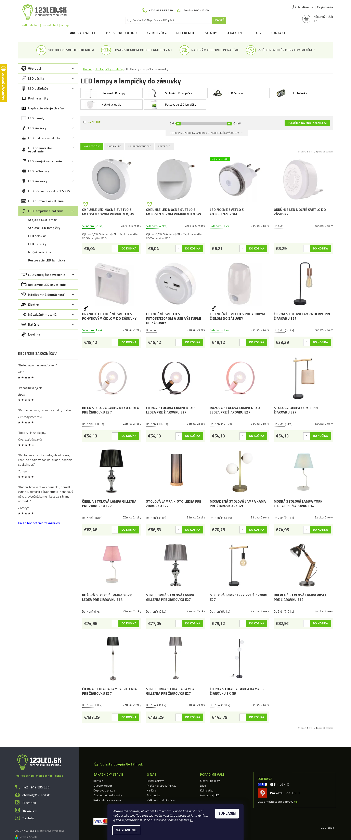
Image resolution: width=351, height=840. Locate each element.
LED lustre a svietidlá (44, 138)
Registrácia (325, 7)
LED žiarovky (37, 181)
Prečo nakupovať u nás (161, 785)
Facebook (29, 802)
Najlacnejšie (92, 146)
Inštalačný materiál (42, 314)
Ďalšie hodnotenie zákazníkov (39, 522)
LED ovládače (38, 88)
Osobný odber (102, 785)
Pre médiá (153, 795)
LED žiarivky (37, 128)
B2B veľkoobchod (121, 33)
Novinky (34, 334)
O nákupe (235, 33)
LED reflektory (39, 171)
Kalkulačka (156, 33)
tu (191, 819)
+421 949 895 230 (36, 787)
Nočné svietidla (39, 252)
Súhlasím (227, 813)
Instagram (29, 810)
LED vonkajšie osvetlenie (46, 274)
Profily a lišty (38, 98)
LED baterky (37, 244)
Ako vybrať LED (83, 33)
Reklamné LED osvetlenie (47, 284)
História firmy (155, 780)
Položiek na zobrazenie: (307, 123)
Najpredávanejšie (139, 146)
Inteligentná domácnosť (46, 294)
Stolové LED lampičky (44, 227)
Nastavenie (126, 830)
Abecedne (164, 146)
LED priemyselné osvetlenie (40, 150)
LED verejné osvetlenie (45, 161)
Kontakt (278, 33)
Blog (256, 33)
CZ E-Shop (327, 827)
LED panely (36, 118)
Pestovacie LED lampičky (46, 260)
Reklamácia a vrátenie (107, 800)
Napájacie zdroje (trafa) (46, 108)
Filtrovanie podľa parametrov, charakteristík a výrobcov (204, 133)
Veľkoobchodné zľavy (161, 800)
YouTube (28, 818)
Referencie (185, 33)
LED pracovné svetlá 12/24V (49, 191)
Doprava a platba (104, 790)
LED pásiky (36, 78)
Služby (211, 33)
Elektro (33, 304)
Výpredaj (34, 68)
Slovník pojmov (210, 780)
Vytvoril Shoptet (29, 837)
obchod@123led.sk (36, 794)
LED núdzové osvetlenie (46, 201)
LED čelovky (37, 235)
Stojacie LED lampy (42, 219)
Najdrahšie (114, 146)
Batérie (33, 324)
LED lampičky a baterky (45, 210)
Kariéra (151, 790)
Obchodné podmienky (107, 795)
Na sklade (94, 122)
